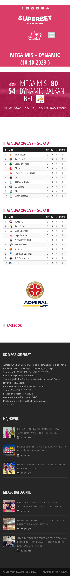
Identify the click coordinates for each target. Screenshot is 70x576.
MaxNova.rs (61, 571)
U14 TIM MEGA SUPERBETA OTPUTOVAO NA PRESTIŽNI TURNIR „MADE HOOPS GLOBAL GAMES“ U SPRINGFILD (41, 542)
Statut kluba (9, 404)
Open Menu (51, 35)
